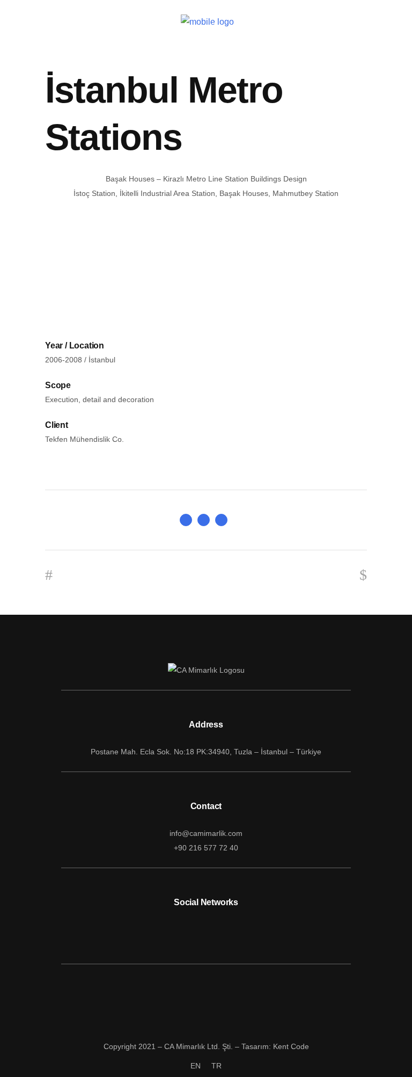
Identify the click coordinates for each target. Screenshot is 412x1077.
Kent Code (291, 1046)
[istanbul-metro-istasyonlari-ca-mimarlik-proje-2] (206, 279)
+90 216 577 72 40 (206, 847)
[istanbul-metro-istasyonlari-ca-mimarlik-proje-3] (206, 309)
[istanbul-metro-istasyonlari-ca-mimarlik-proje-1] (206, 248)
